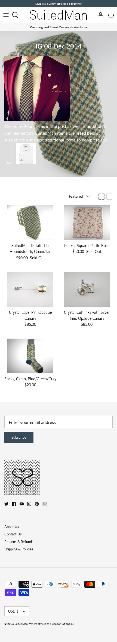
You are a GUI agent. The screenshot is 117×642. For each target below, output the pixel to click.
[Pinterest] (37, 504)
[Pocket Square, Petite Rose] (87, 222)
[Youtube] (22, 504)
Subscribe (18, 437)
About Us (11, 527)
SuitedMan (21, 623)
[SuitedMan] (58, 15)
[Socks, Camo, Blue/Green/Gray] (30, 356)
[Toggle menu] (6, 15)
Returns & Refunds (18, 541)
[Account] (99, 15)
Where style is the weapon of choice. (51, 623)
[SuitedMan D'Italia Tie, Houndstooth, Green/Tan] (30, 222)
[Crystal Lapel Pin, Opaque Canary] (30, 289)
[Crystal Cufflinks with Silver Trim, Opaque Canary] (87, 289)
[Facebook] (14, 504)
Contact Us (13, 534)
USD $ (13, 611)
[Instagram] (29, 504)
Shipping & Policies (18, 549)
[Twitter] (6, 504)
